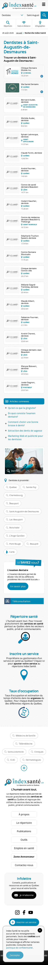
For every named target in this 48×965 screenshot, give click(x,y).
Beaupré (34, 543)
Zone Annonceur (24, 856)
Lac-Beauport (16, 519)
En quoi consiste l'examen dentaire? (21, 415)
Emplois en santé (24, 848)
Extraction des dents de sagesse (25, 430)
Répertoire (8, 26)
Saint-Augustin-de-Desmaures (24, 511)
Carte (12, 551)
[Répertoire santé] (24, 768)
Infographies (40, 26)
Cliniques (38, 751)
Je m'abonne (27, 895)
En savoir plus (18, 586)
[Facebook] (24, 912)
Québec (13, 487)
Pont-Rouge (15, 543)
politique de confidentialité (19, 947)
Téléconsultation (21, 601)
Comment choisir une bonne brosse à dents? (23, 423)
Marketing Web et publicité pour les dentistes (25, 437)
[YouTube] (30, 912)
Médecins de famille (25, 735)
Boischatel (14, 527)
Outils (24, 839)
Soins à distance (23, 26)
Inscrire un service (26, 922)
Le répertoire (24, 822)
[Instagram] (17, 912)
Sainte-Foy (31, 487)
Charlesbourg (16, 495)
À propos (24, 814)
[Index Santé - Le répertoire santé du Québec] (19, 6)
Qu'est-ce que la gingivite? (22, 407)
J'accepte (15, 955)
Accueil (19, 33)
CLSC (12, 759)
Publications (24, 831)
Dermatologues (33, 759)
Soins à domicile (16, 751)
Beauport (14, 503)
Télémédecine (25, 743)
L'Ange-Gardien (16, 535)
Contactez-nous (24, 865)
